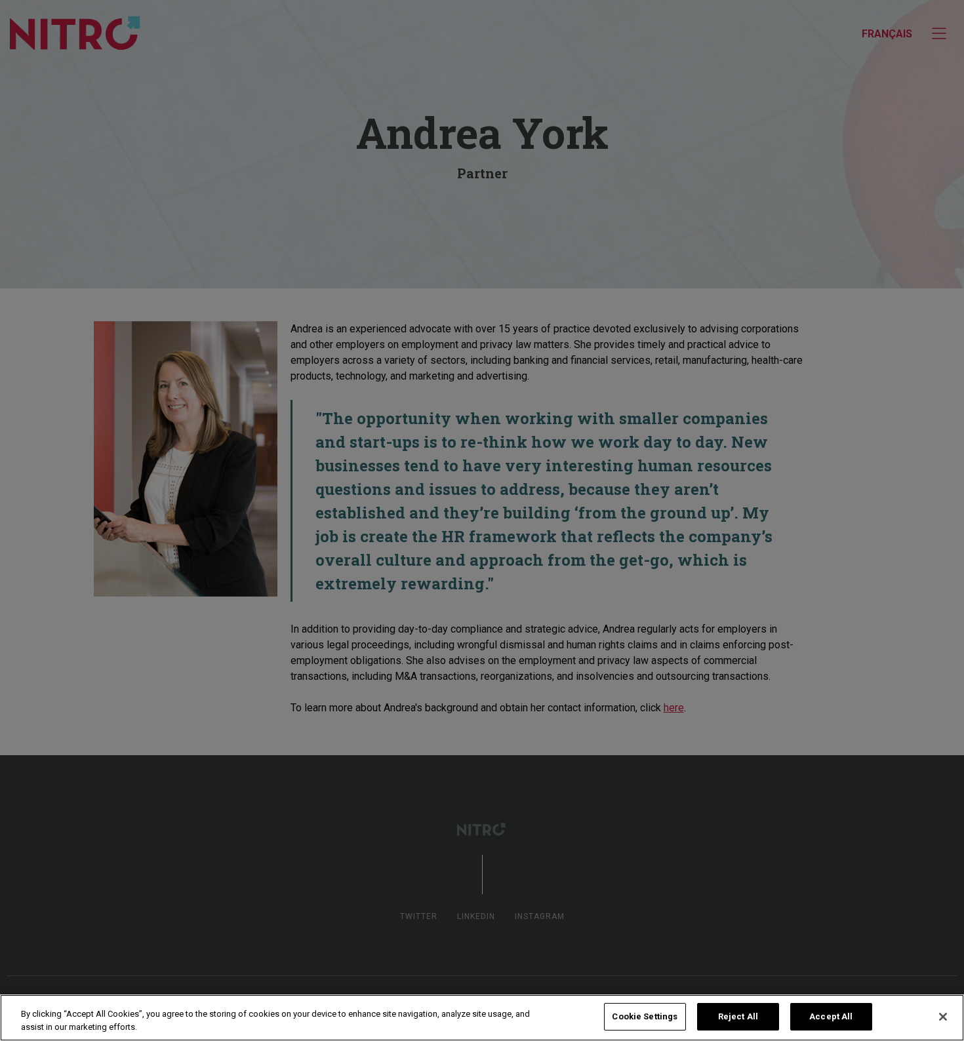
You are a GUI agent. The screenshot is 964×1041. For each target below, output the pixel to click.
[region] (482, 1017)
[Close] (943, 1016)
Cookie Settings (644, 1016)
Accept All (831, 1016)
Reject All (738, 1016)
